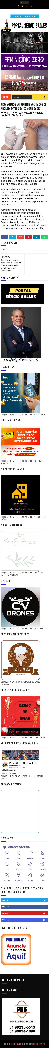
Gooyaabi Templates (38, 1044)
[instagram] (22, 6)
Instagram (6, 920)
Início (5, 97)
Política (19, 115)
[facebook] (18, 6)
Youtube (5, 913)
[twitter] (26, 6)
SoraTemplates (16, 1044)
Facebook (5, 907)
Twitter (5, 900)
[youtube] (31, 6)
